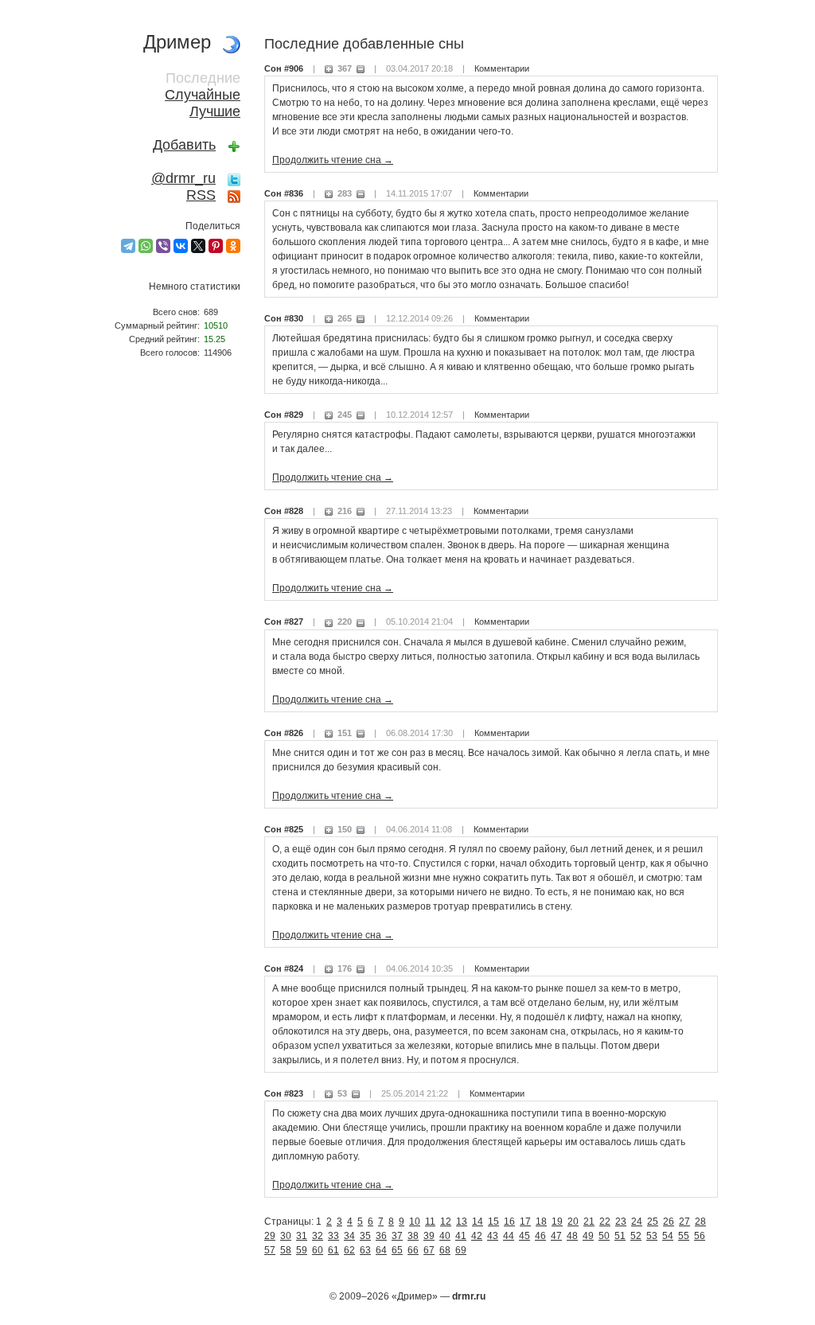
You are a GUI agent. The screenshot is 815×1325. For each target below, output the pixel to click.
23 (620, 1221)
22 (604, 1221)
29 (269, 1235)
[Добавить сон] (234, 145)
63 (365, 1250)
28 (700, 1221)
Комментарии (501, 68)
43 (492, 1235)
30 (285, 1235)
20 (573, 1221)
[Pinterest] (216, 246)
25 (652, 1221)
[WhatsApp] (145, 246)
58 (285, 1250)
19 (557, 1221)
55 (683, 1235)
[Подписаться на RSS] (234, 195)
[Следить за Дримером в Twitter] (234, 178)
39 (429, 1235)
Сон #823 (283, 1093)
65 (397, 1250)
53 (651, 1235)
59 (301, 1250)
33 (333, 1235)
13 (461, 1221)
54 (667, 1235)
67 (429, 1250)
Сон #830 (283, 318)
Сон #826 (283, 733)
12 (445, 1221)
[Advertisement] (168, 633)
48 (572, 1235)
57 (269, 1250)
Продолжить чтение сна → (332, 160)
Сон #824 (283, 968)
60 (317, 1250)
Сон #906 (283, 68)
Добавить (184, 145)
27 (684, 1221)
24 (636, 1221)
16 (509, 1221)
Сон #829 (283, 414)
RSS (201, 195)
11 (430, 1221)
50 (604, 1235)
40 (444, 1235)
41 (460, 1235)
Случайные (202, 95)
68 (444, 1250)
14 (477, 1221)
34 (349, 1235)
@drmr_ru (183, 178)
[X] (198, 246)
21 (589, 1221)
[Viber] (163, 246)
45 (524, 1235)
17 (525, 1221)
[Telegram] (128, 246)
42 (476, 1235)
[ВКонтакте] (181, 246)
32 (317, 1235)
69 (460, 1250)
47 (556, 1235)
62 (349, 1250)
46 (540, 1235)
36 (381, 1235)
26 (668, 1221)
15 (493, 1221)
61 (333, 1250)
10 (414, 1221)
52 (635, 1235)
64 (381, 1250)
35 (365, 1235)
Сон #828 (283, 511)
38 (413, 1235)
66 (413, 1250)
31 (301, 1235)
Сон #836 (283, 193)
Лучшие (214, 111)
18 (541, 1221)
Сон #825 (283, 829)
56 (699, 1235)
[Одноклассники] (233, 246)
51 (620, 1235)
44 (508, 1235)
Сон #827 (283, 621)
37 (397, 1235)
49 (588, 1235)
